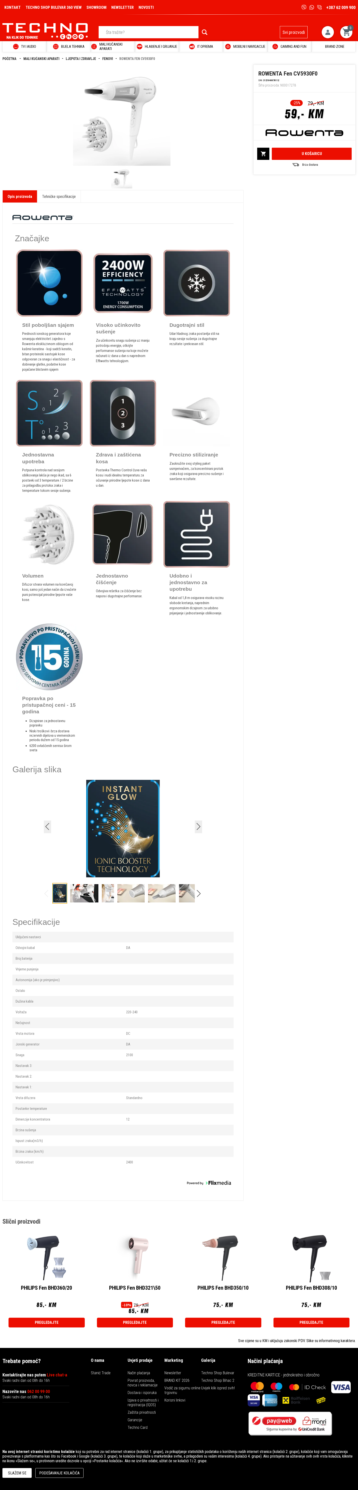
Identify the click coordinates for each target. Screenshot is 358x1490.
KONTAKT (12, 7)
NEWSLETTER (122, 7)
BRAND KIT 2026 (176, 1380)
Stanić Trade (101, 1373)
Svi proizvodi (294, 32)
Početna (9, 59)
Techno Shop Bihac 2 (217, 1380)
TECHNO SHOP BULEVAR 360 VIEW (54, 7)
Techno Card (138, 1427)
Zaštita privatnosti (142, 1412)
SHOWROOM (96, 7)
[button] (200, 895)
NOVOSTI (146, 7)
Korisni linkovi (174, 1400)
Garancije (135, 1420)
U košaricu (312, 154)
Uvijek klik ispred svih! (218, 1388)
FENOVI (107, 59)
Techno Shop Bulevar (217, 1373)
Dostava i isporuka (142, 1392)
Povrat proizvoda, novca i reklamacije (143, 1382)
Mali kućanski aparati (41, 59)
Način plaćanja (139, 1373)
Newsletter (172, 1373)
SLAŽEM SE (17, 1473)
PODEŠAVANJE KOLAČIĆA (59, 1473)
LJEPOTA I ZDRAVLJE (81, 59)
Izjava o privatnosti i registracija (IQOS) (143, 1402)
